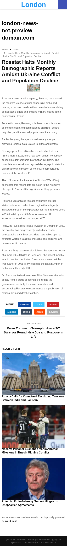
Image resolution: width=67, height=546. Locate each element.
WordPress (11, 521)
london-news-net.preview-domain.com (20, 30)
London (33, 4)
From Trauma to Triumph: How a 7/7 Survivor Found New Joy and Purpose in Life (33, 332)
